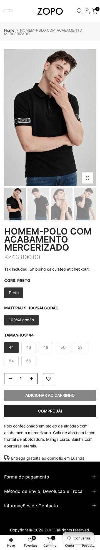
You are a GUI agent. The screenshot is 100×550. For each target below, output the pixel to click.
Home (9, 30)
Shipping (38, 269)
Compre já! (50, 411)
